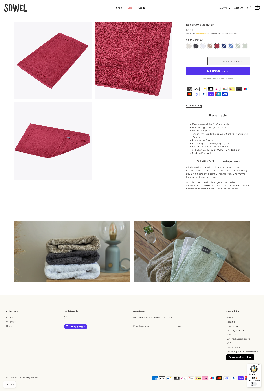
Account (238, 7)
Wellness (11, 321)
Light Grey (188, 46)
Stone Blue (231, 46)
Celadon (238, 46)
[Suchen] (249, 8)
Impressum (232, 326)
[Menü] (259, 365)
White (202, 46)
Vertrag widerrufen (240, 357)
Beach (9, 317)
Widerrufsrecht (234, 347)
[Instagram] (65, 317)
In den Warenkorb (229, 61)
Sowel (15, 377)
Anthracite (195, 46)
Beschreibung (194, 105)
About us (231, 317)
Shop (119, 7)
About (141, 7)
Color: (194, 40)
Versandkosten (202, 33)
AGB (228, 343)
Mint (245, 46)
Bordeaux (217, 46)
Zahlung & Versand (236, 330)
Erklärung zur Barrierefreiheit (242, 351)
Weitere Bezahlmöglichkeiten (218, 79)
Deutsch (222, 8)
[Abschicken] (179, 326)
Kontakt (230, 321)
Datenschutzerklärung (238, 338)
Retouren (231, 334)
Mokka (210, 46)
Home (9, 326)
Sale (130, 7)
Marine (224, 46)
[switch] (254, 384)
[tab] (195, 105)
